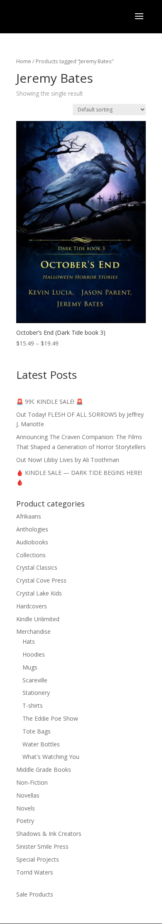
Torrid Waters (34, 872)
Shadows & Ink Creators (48, 834)
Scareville (34, 680)
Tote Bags (36, 731)
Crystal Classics (36, 567)
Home (23, 61)
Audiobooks (32, 542)
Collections (31, 555)
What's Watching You (50, 757)
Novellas (27, 795)
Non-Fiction (32, 782)
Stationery (36, 693)
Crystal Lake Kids (39, 593)
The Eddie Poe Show (50, 718)
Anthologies (32, 529)
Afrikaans (28, 516)
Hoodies (33, 654)
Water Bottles (41, 744)
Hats (28, 641)
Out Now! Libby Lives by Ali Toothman (67, 460)
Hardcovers (31, 606)
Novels (25, 808)
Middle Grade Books (43, 769)
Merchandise (33, 631)
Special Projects (37, 859)
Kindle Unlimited (37, 619)
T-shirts (32, 705)
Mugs (29, 667)
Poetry (25, 821)
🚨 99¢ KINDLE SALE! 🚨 (49, 401)
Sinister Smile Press (42, 846)
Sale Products (34, 894)
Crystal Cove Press (41, 580)
